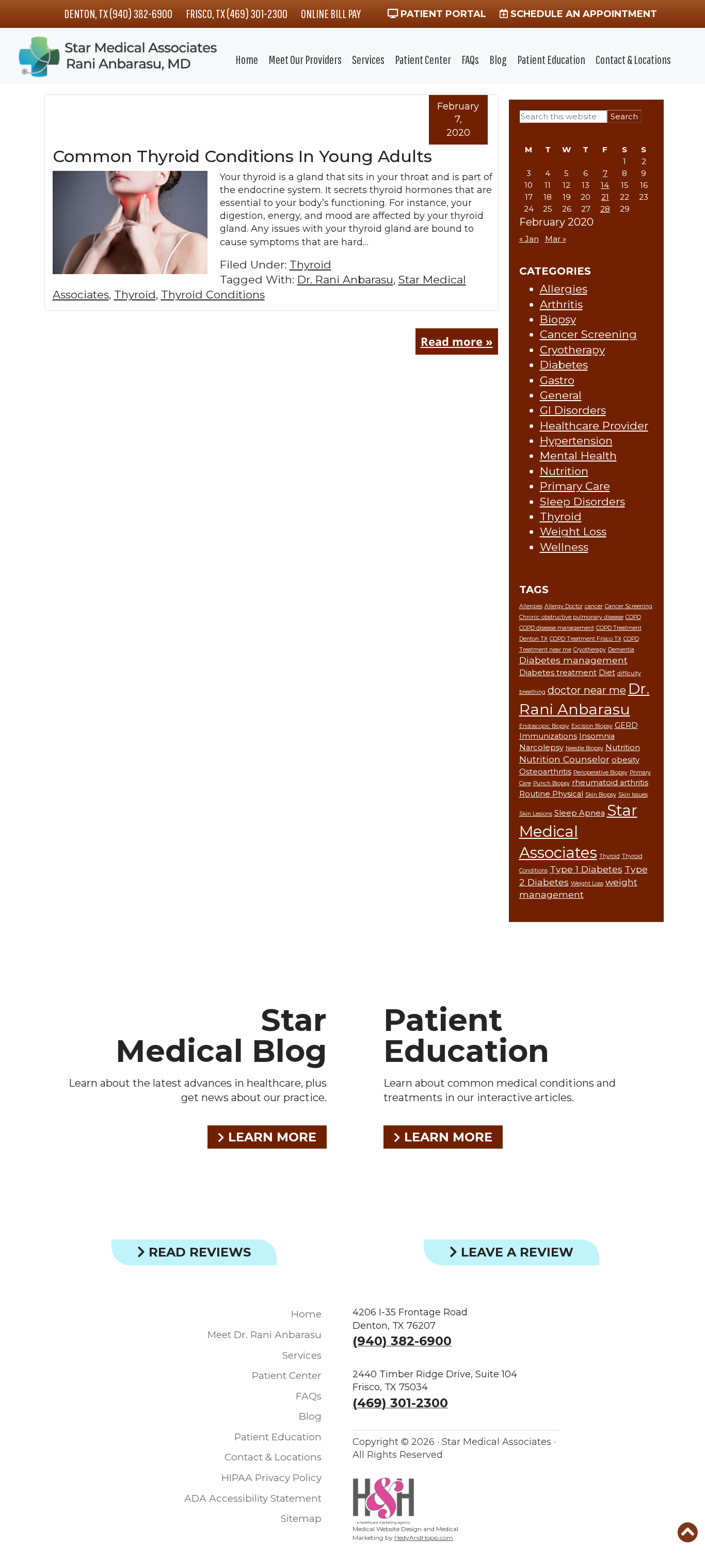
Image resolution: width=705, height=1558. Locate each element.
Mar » (555, 239)
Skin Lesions (535, 813)
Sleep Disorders (582, 501)
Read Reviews (198, 1252)
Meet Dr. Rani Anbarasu (264, 1335)
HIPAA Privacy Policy (271, 1478)
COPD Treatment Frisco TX (585, 638)
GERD (626, 725)
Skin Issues (633, 794)
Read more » (457, 341)
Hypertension (576, 440)
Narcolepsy (541, 747)
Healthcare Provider (594, 425)
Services (368, 59)
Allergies (563, 288)
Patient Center (423, 59)
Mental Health (578, 455)
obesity (625, 760)
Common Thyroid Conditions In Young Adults (242, 156)
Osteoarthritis (545, 771)
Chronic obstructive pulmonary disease (571, 617)
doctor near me (587, 690)
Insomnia (597, 736)
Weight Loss (573, 531)
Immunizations (548, 736)
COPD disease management (556, 628)
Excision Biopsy (592, 726)
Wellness (564, 546)
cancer (594, 606)
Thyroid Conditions (213, 294)
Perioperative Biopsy (600, 772)
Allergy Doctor (563, 606)
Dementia (621, 649)
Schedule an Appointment (582, 14)
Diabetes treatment (558, 672)
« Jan (529, 239)
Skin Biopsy (600, 794)
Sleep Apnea (579, 813)
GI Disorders (573, 410)
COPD (633, 617)
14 (605, 185)
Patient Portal (442, 14)
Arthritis (561, 304)
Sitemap (301, 1518)
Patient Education (551, 59)
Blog (498, 59)
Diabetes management (573, 660)
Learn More (270, 1137)
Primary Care (575, 486)
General (561, 395)
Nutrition (564, 471)
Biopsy (558, 319)
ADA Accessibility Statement (253, 1498)
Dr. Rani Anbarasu (345, 279)
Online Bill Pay (331, 13)
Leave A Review (515, 1252)
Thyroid (310, 264)
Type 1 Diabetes (586, 869)
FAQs (470, 59)
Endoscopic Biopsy (544, 726)
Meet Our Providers (305, 59)
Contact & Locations (633, 59)
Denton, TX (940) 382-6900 (118, 13)
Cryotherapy (572, 349)
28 (605, 209)
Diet (607, 672)
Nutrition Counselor (564, 759)
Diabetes (564, 364)
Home (246, 59)
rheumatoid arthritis (610, 782)
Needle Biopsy (584, 748)
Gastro (557, 380)
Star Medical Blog (221, 1035)
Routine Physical (551, 794)
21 (605, 197)
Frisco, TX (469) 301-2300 (236, 13)
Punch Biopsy (551, 783)
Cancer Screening (588, 334)
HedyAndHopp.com (423, 1537)
